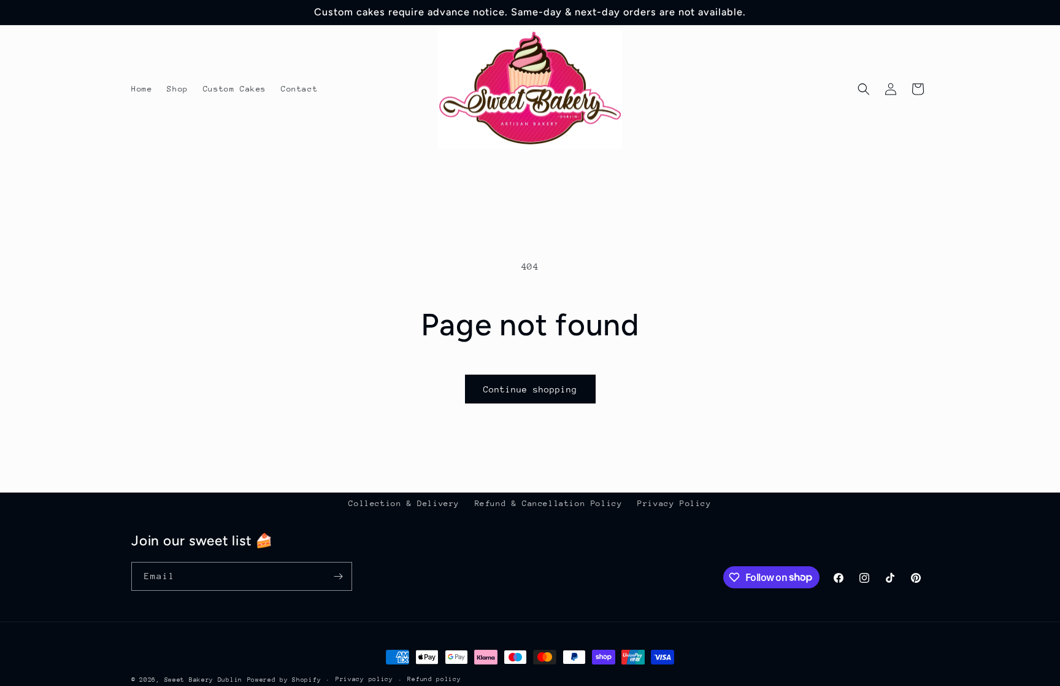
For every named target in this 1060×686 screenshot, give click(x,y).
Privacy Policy (674, 503)
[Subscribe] (338, 576)
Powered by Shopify (284, 680)
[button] (863, 89)
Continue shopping (530, 389)
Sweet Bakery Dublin (203, 680)
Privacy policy (364, 679)
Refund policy (434, 679)
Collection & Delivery (403, 503)
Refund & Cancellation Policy (549, 503)
